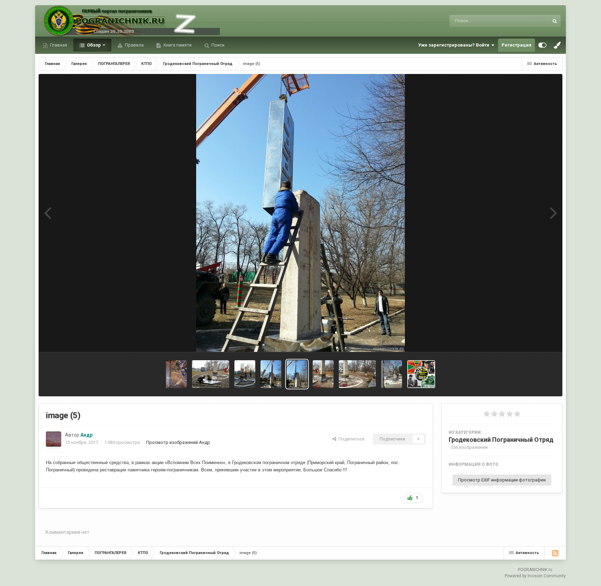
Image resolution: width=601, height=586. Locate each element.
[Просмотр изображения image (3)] (357, 374)
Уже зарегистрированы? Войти (454, 45)
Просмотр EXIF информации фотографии (502, 479)
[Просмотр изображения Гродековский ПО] (421, 374)
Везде (533, 20)
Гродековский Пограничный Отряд (501, 439)
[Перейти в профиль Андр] (53, 439)
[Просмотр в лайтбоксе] (300, 213)
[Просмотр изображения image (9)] (176, 374)
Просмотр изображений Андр (178, 442)
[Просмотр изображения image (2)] (391, 374)
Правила (134, 45)
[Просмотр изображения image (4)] (323, 374)
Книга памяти (177, 45)
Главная (58, 45)
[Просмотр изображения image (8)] (210, 374)
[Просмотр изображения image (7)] (244, 374)
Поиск (217, 45)
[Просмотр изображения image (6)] (271, 374)
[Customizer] (542, 45)
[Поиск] (555, 21)
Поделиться (350, 438)
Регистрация (516, 45)
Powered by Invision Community (535, 575)
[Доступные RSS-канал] (555, 553)
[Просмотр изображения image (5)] (297, 374)
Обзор (93, 45)
